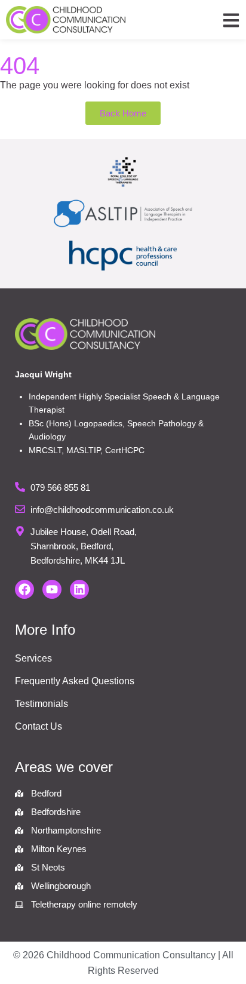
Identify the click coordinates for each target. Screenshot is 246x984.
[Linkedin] (79, 589)
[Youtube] (51, 589)
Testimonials (41, 704)
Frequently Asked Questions (74, 681)
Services (33, 658)
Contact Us (38, 726)
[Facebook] (24, 589)
